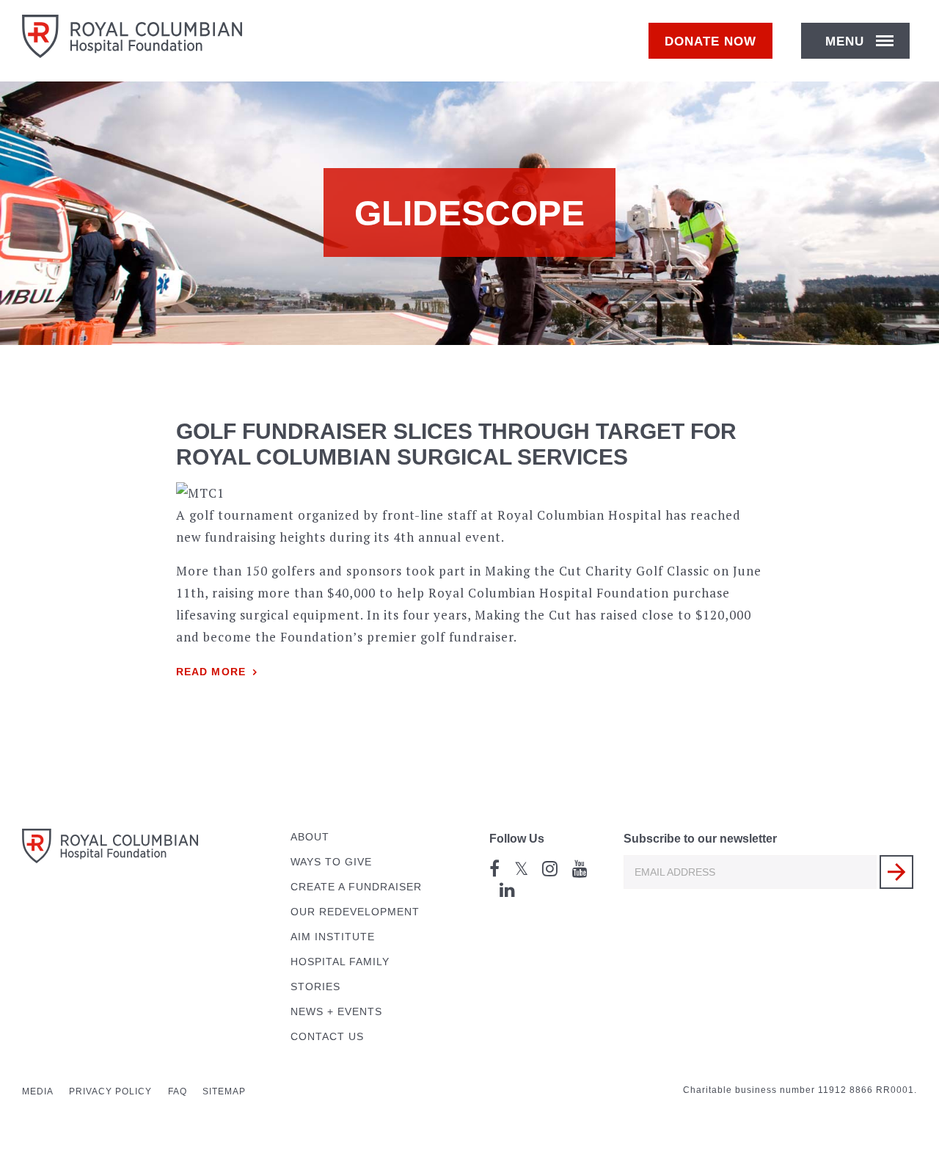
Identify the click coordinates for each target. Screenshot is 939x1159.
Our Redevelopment (355, 912)
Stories (315, 986)
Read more (211, 671)
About (310, 837)
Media (38, 1091)
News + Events (336, 1011)
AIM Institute (333, 936)
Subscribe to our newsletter (700, 838)
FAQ (177, 1091)
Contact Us (327, 1036)
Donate (710, 41)
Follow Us (516, 838)
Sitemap (224, 1091)
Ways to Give (331, 862)
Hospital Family (340, 961)
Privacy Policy (110, 1091)
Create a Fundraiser (356, 887)
